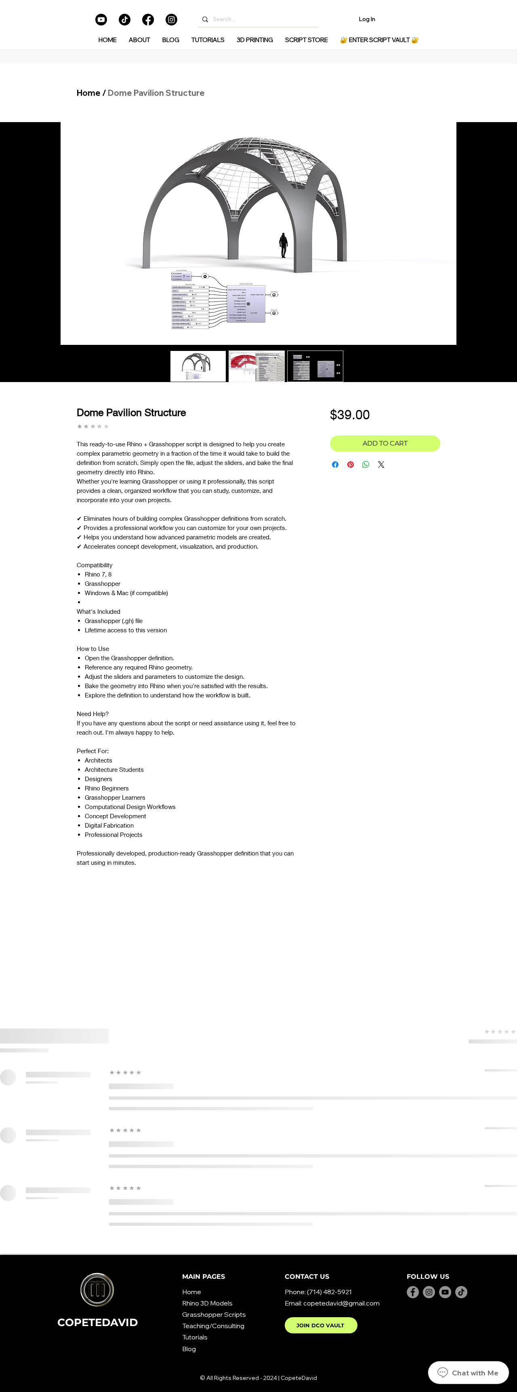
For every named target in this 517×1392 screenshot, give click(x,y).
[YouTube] (445, 1292)
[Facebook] (148, 19)
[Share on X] (381, 464)
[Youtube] (101, 19)
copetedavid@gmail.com (341, 1303)
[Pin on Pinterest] (350, 464)
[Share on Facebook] (335, 464)
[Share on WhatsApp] (366, 464)
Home (89, 93)
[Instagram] (171, 19)
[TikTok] (124, 19)
